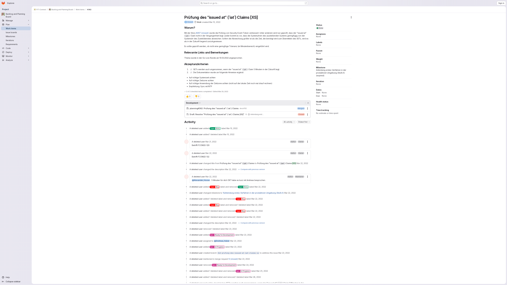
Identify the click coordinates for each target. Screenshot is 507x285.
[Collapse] (308, 102)
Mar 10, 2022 (214, 22)
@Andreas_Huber (221, 241)
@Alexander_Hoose (201, 180)
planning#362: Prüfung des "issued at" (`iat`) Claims (214, 108)
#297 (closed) (202, 33)
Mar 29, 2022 (223, 91)
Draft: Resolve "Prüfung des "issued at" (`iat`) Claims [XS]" (217, 114)
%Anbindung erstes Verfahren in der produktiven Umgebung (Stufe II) (253, 193)
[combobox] (289, 122)
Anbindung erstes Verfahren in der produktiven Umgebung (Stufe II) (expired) (331, 73)
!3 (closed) (233, 259)
